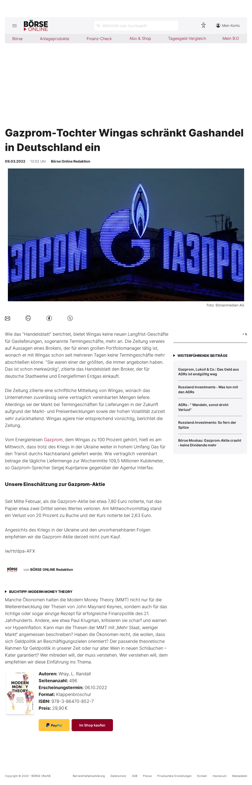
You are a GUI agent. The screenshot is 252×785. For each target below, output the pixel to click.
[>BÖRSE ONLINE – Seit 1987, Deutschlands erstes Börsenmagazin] (36, 25)
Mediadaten (239, 776)
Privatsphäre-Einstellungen (174, 776)
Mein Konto (231, 25)
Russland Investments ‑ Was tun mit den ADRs (208, 389)
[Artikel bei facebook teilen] (49, 318)
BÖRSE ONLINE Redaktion (51, 569)
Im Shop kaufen (92, 725)
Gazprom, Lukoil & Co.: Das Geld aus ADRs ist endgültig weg (208, 371)
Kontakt (202, 776)
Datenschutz (118, 776)
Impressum (219, 776)
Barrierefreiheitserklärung (89, 776)
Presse (147, 776)
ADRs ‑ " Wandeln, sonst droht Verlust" (203, 407)
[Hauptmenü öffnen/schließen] (14, 25)
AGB (134, 776)
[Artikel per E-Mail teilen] (7, 318)
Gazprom (53, 439)
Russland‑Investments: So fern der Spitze (207, 424)
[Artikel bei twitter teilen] (70, 318)
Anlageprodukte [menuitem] (54, 38)
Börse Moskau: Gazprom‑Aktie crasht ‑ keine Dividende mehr (209, 442)
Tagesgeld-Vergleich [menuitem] (187, 38)
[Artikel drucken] (28, 318)
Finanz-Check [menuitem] (99, 38)
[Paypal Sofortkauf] (54, 725)
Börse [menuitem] (17, 38)
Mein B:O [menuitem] (230, 38)
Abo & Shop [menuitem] (140, 38)
